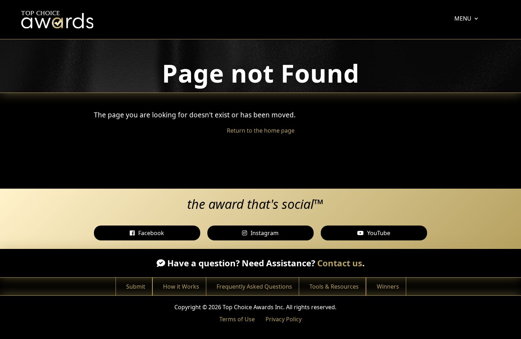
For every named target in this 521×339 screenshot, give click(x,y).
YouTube (378, 233)
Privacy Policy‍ (283, 319)
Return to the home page (261, 130)
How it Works (181, 286)
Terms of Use (237, 319)
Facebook (151, 233)
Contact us (339, 263)
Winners (388, 286)
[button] (463, 18)
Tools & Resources (334, 286)
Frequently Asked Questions (254, 286)
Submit (135, 286)
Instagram (265, 233)
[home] (59, 19)
